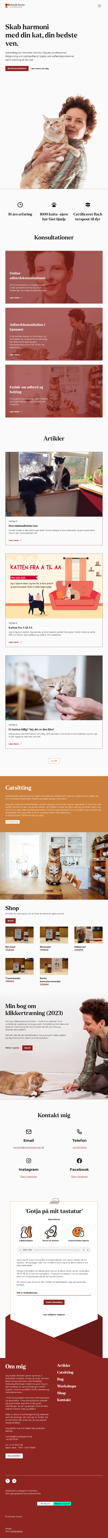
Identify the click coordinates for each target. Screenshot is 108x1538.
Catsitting (65, 1372)
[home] (15, 6)
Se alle (54, 761)
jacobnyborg (17, 1531)
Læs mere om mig (40, 68)
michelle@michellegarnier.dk (28, 1147)
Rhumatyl (45, 947)
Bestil (10, 921)
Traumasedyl (12, 978)
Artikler (63, 1366)
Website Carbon (62, 1503)
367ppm (16, 1528)
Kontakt (64, 1400)
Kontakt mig (12, 822)
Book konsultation (17, 68)
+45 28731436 (79, 1147)
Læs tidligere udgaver (54, 1314)
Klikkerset (80, 947)
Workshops (66, 1386)
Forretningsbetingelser (15, 1519)
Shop (61, 1393)
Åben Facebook (79, 1176)
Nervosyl (10, 947)
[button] (99, 6)
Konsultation (14, 1456)
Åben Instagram (28, 1176)
